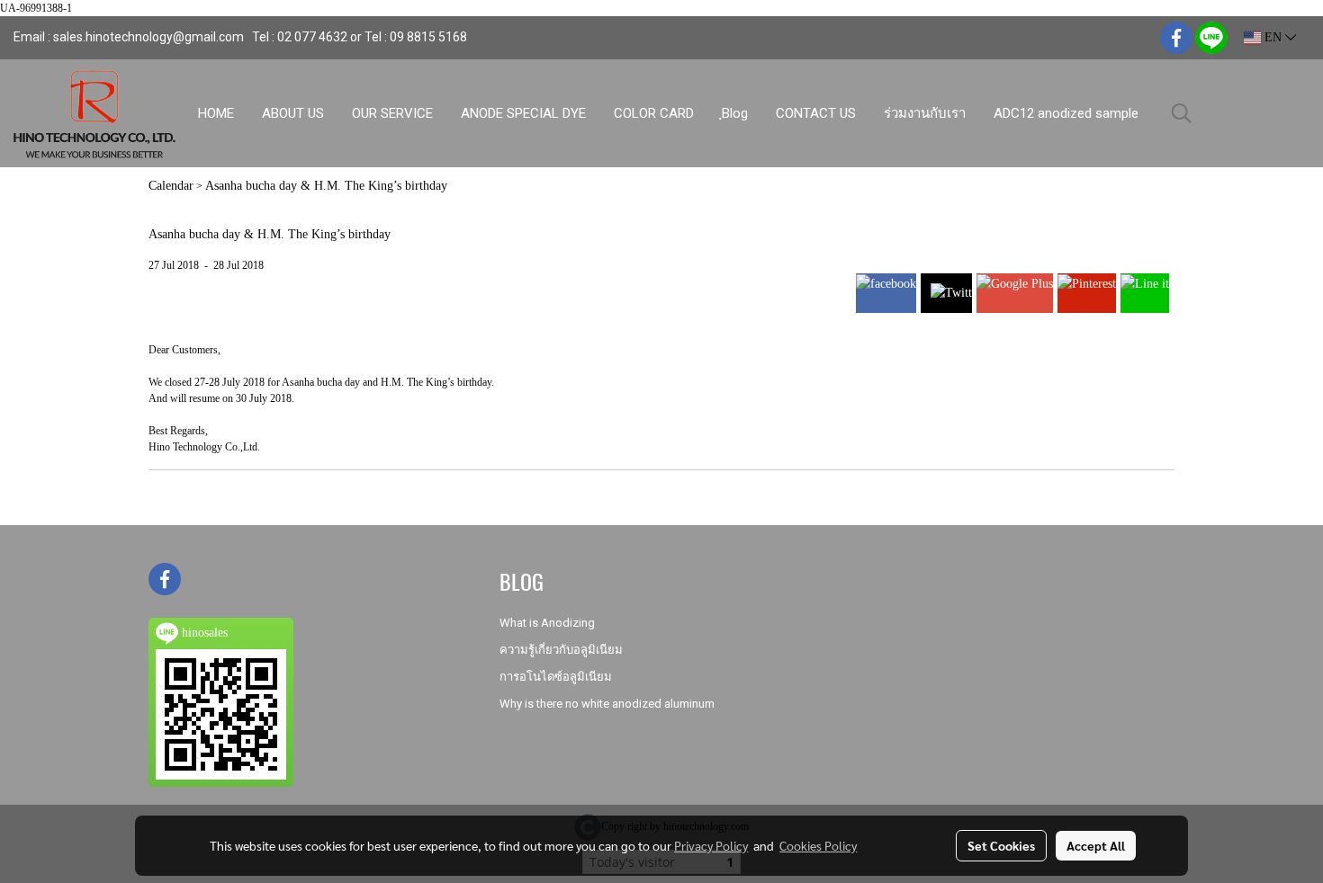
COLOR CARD (654, 113)
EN (1273, 37)
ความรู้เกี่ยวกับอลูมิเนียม (561, 649)
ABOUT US (293, 113)
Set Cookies (1001, 845)
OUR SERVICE (392, 113)
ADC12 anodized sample (1066, 113)
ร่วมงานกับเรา (925, 113)
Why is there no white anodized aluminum (607, 703)
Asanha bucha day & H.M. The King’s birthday (326, 185)
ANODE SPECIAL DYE (523, 113)
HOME (216, 113)
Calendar (171, 185)
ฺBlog (735, 113)
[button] (1182, 113)
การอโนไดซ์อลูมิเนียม (556, 676)
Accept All (1095, 845)
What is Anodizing (547, 622)
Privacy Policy (711, 845)
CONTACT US (816, 113)
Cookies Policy (818, 845)
